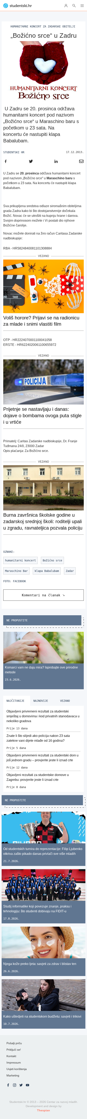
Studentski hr (13, 152)
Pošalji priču (14, 1043)
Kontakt (11, 1056)
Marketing (12, 1075)
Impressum (13, 1062)
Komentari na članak (41, 595)
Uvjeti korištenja (16, 1069)
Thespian (43, 1110)
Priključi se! (13, 1049)
